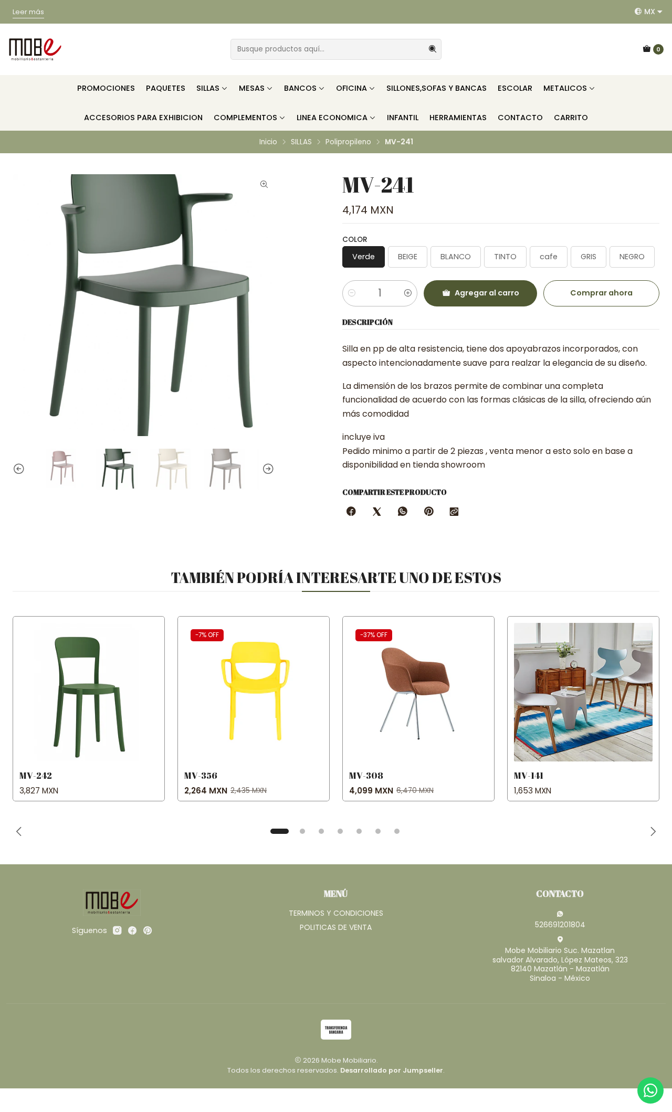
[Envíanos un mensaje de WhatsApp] (650, 1090)
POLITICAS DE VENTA (336, 927)
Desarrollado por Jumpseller (391, 1070)
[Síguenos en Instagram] (117, 930)
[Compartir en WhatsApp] (403, 512)
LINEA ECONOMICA (332, 117)
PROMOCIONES (106, 88)
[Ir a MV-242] (88, 692)
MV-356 (200, 775)
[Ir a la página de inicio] (35, 49)
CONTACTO (520, 117)
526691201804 (560, 924)
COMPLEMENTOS (245, 117)
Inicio (268, 142)
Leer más (22, 20)
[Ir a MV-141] (583, 692)
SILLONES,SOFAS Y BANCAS (436, 88)
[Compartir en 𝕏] (377, 512)
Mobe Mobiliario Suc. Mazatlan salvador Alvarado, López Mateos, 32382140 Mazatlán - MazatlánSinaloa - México (560, 964)
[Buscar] (433, 49)
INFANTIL (402, 117)
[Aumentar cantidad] (408, 293)
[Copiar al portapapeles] (454, 512)
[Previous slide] (20, 469)
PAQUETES (165, 88)
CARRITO (571, 117)
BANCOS (300, 88)
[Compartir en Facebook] (351, 512)
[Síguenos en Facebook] (132, 930)
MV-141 (528, 775)
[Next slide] (267, 469)
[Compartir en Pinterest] (428, 512)
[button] (279, 831)
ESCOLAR (515, 88)
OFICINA (351, 88)
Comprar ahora (601, 293)
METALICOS (565, 88)
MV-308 (366, 775)
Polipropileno (348, 142)
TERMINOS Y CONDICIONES (336, 913)
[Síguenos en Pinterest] (147, 930)
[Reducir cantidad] (352, 293)
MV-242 (35, 775)
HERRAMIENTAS (458, 117)
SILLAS (207, 88)
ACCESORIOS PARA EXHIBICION (143, 117)
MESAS (252, 88)
